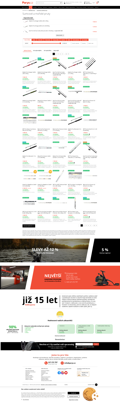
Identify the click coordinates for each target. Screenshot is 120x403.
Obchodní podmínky (29, 370)
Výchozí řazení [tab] (27, 50)
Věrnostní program (29, 376)
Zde (29, 396)
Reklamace (27, 373)
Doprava (27, 374)
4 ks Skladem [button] (86, 216)
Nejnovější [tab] (56, 50)
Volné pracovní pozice (45, 376)
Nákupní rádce (28, 378)
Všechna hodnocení (60, 335)
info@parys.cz (68, 3)
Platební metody (28, 375)
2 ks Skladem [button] (25, 78)
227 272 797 (53, 362)
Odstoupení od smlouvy (30, 371)
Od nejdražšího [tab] (47, 50)
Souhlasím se (79, 346)
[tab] (27, 40)
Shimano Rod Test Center (46, 380)
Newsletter (43, 371)
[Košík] (97, 2)
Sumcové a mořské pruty (42, 10)
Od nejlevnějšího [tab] (37, 50)
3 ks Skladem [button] (40, 78)
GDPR (42, 374)
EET (42, 375)
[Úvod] (27, 2)
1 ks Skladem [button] (71, 78)
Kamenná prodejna (45, 370)
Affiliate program (44, 378)
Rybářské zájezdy (44, 379)
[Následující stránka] (68, 54)
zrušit (85, 348)
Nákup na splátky (29, 379)
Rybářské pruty (32, 10)
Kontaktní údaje (44, 373)
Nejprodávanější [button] (28, 18)
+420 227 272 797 (69, 2)
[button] (61, 3)
